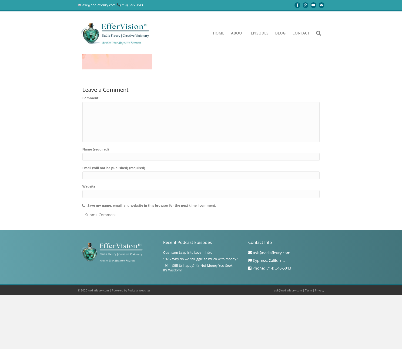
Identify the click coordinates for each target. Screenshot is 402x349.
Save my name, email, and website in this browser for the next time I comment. (151, 205)
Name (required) (95, 149)
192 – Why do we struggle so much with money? (200, 259)
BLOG (280, 33)
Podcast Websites (139, 290)
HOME (218, 33)
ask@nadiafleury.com (288, 290)
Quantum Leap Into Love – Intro (187, 252)
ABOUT (237, 33)
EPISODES (259, 33)
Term (308, 290)
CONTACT (300, 33)
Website (88, 186)
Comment (90, 98)
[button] (318, 33)
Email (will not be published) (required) (113, 168)
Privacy (319, 290)
